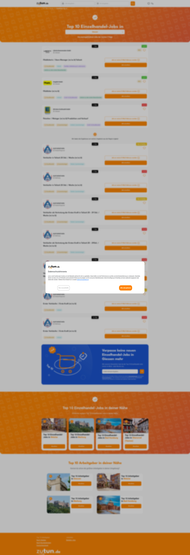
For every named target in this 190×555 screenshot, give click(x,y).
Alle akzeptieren (125, 288)
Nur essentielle (64, 288)
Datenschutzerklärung (83, 279)
